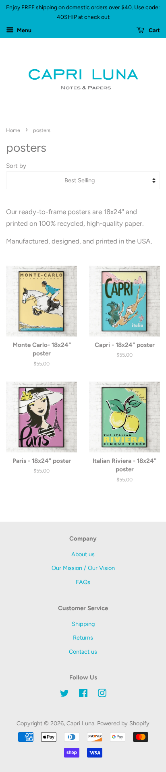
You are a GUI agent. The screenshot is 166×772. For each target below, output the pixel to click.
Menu (23, 30)
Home (13, 130)
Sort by (16, 165)
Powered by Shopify (123, 723)
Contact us (83, 651)
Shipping (83, 624)
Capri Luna (80, 723)
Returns (83, 637)
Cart (153, 30)
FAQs (83, 582)
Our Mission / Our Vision (83, 568)
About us (83, 554)
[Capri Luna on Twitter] (64, 694)
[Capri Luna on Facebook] (83, 694)
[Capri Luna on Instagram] (102, 694)
